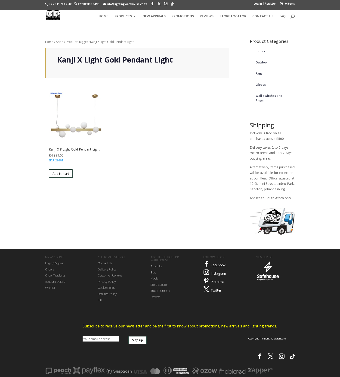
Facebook (218, 265)
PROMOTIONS (183, 16)
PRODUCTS (123, 16)
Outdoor (262, 62)
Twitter (216, 290)
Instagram (218, 273)
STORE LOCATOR (232, 16)
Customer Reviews (110, 275)
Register (270, 4)
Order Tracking (55, 275)
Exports (155, 297)
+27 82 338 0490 (88, 4)
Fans (259, 73)
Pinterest (217, 282)
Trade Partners (160, 290)
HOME (103, 16)
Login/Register (54, 263)
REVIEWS (206, 16)
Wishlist (50, 287)
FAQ (282, 16)
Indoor (261, 51)
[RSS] (172, 5)
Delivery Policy (107, 269)
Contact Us (105, 263)
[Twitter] (206, 289)
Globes (261, 84)
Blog (153, 272)
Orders (49, 269)
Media (154, 278)
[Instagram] (165, 5)
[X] (159, 5)
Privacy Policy (107, 281)
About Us (156, 266)
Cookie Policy (106, 287)
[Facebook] (152, 5)
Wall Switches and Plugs (269, 98)
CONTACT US (262, 16)
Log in (258, 4)
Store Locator (159, 284)
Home (49, 42)
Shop (59, 42)
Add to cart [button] (61, 173)
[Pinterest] (206, 280)
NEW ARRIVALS (154, 16)
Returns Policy (107, 294)
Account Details (55, 281)
